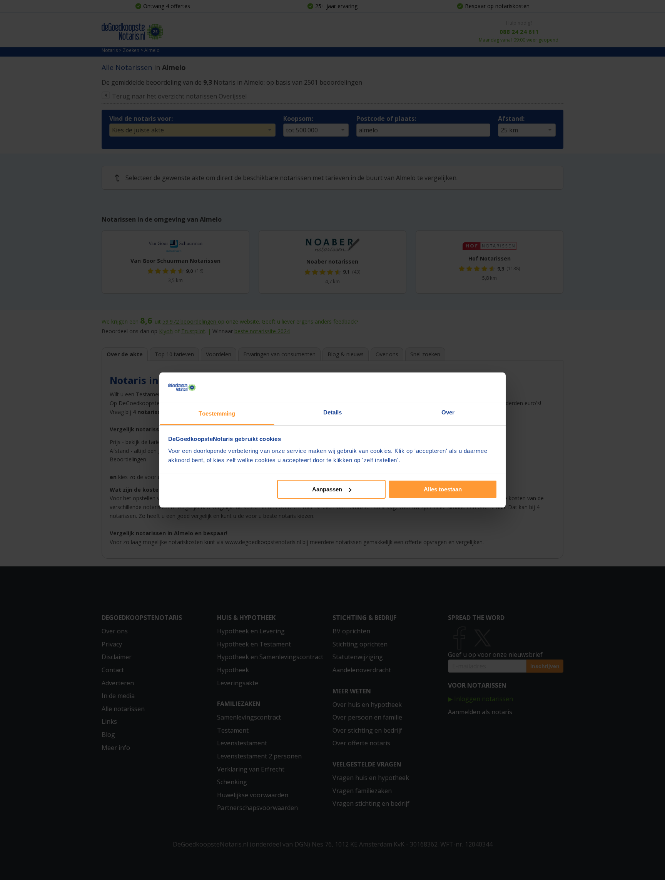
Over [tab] (447, 412)
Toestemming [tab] (217, 413)
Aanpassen (327, 489)
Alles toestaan (443, 489)
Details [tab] (332, 412)
